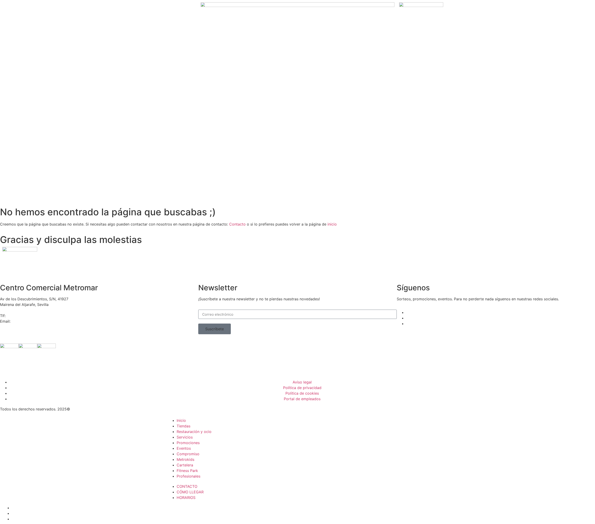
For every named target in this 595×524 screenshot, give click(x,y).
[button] (214, 329)
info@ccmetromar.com (32, 321)
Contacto (237, 224)
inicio (332, 224)
